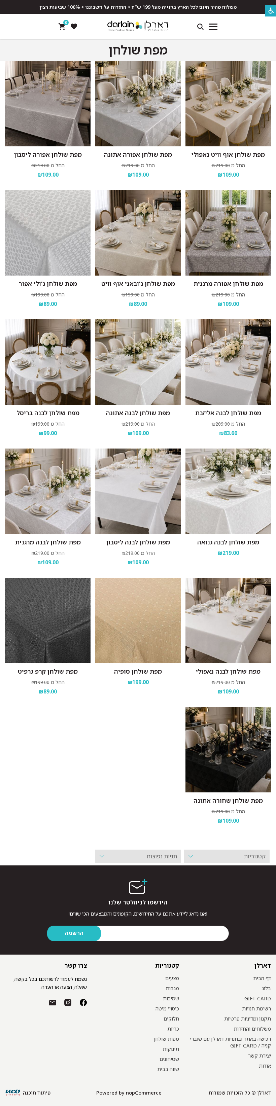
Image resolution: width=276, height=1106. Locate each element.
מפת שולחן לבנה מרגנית (48, 542)
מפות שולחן (166, 1038)
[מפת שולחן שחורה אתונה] (228, 749)
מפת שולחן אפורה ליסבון (48, 154)
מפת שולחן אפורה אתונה (138, 154)
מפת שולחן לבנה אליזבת (228, 413)
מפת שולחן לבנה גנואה (228, 542)
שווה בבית (168, 1069)
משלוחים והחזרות (252, 1028)
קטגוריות (167, 965)
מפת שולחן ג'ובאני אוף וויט (138, 284)
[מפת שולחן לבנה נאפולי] (228, 620)
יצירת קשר (259, 1055)
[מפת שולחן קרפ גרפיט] (48, 620)
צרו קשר (76, 965)
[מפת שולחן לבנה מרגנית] (48, 491)
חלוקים (171, 1018)
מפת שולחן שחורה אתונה (228, 800)
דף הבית (262, 978)
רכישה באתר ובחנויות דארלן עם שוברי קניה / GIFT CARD (230, 1042)
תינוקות (171, 1048)
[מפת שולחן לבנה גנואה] (228, 491)
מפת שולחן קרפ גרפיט (48, 671)
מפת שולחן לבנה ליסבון (138, 542)
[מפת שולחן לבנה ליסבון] (138, 491)
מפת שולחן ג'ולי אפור (48, 284)
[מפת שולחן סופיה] (138, 620)
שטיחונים (169, 1059)
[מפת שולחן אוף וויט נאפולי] (228, 103)
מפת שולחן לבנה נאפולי (228, 671)
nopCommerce (144, 1092)
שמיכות (171, 998)
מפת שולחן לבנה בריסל (47, 413)
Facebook (83, 1002)
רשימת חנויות (256, 1008)
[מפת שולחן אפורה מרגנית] (228, 233)
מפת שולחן (138, 50)
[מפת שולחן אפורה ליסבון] (48, 103)
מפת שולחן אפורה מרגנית (228, 284)
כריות (173, 1028)
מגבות (172, 988)
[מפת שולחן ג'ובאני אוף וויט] (138, 233)
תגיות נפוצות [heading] (162, 856)
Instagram (67, 1002)
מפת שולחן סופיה (138, 671)
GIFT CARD (257, 998)
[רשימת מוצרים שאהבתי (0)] (73, 27)
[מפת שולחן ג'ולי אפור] (48, 233)
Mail (52, 1002)
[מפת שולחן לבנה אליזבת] (228, 362)
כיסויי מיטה (167, 1008)
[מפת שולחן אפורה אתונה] (138, 103)
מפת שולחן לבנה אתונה (138, 413)
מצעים (172, 978)
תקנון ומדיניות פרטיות (247, 1018)
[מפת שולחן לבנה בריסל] (48, 362)
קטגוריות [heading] (255, 856)
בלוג (266, 988)
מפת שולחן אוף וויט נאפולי (228, 154)
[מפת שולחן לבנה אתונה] (138, 362)
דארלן (262, 965)
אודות (265, 1065)
